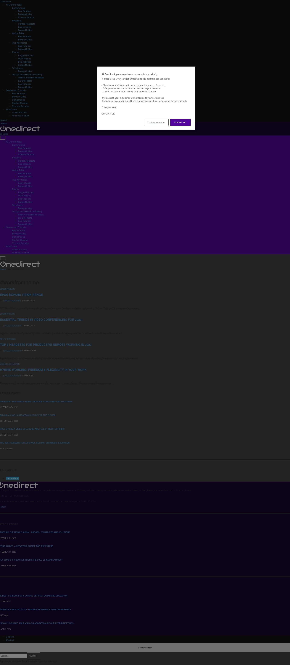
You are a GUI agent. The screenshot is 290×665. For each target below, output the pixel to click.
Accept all (180, 122)
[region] (146, 98)
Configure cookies (156, 122)
